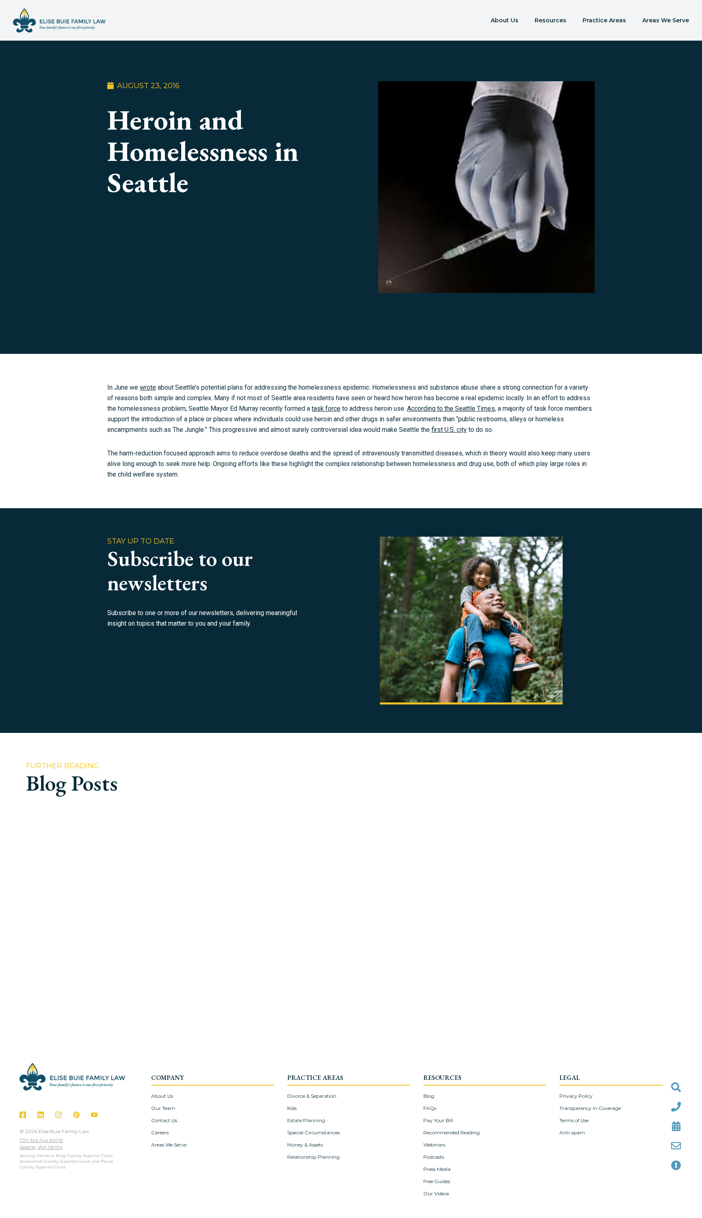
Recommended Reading (451, 1132)
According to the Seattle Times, (451, 408)
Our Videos (436, 1193)
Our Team (163, 1108)
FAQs (429, 1108)
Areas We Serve (665, 20)
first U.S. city (449, 429)
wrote (148, 387)
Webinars (434, 1145)
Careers (160, 1132)
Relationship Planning (313, 1157)
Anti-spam (572, 1132)
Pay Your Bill (438, 1120)
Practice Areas (604, 20)
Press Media (437, 1169)
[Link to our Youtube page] (94, 1115)
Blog (428, 1096)
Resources (550, 20)
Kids (292, 1108)
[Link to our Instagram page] (58, 1115)
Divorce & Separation (311, 1096)
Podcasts (433, 1157)
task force (326, 408)
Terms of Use (574, 1120)
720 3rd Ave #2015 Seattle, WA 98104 (41, 1143)
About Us (504, 20)
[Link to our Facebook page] (23, 1115)
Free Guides (436, 1181)
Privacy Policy (576, 1096)
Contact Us (164, 1120)
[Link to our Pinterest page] (76, 1115)
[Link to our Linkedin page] (40, 1115)
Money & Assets (305, 1145)
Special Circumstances (313, 1132)
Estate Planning (306, 1120)
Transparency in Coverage (590, 1108)
